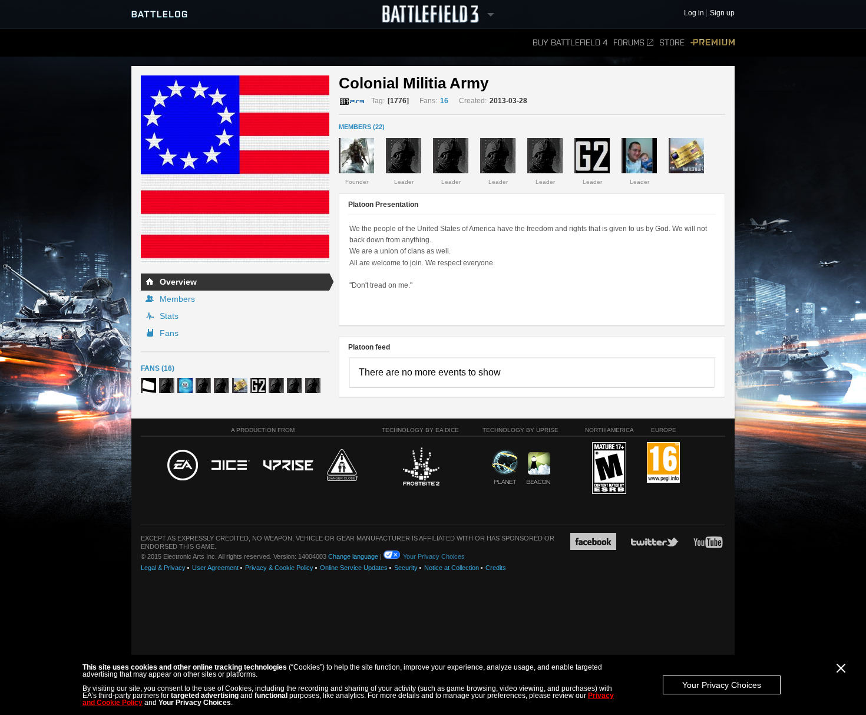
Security (406, 567)
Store (672, 43)
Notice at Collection (451, 567)
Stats (169, 316)
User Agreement (215, 567)
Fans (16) (157, 368)
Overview (178, 281)
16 (444, 101)
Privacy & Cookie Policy (279, 567)
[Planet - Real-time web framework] (505, 467)
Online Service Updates (354, 567)
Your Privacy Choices (721, 685)
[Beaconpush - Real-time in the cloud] (538, 468)
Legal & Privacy (163, 567)
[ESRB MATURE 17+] (609, 468)
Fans (169, 333)
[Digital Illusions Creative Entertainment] (230, 465)
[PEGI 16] (663, 463)
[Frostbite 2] (420, 468)
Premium (712, 43)
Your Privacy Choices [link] (434, 556)
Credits (495, 567)
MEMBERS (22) (362, 126)
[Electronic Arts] (182, 466)
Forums (628, 43)
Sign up (722, 13)
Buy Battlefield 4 (570, 43)
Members (177, 299)
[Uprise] (288, 466)
